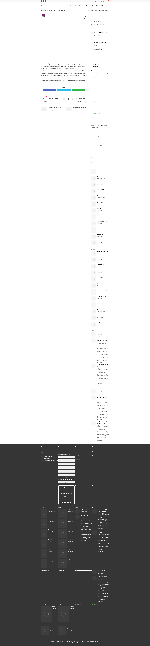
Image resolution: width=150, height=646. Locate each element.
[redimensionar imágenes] (44, 109)
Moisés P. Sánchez (51, 519)
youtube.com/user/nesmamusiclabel (100, 151)
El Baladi (94, 25)
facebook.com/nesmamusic (100, 142)
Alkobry (49, 559)
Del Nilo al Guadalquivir (101, 296)
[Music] (99, 1)
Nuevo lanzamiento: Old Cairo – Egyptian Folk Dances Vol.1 (103, 365)
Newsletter (52, 0)
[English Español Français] (66, 475)
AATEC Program (96, 21)
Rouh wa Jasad (100, 170)
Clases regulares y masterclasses (79, 107)
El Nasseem (99, 240)
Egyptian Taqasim (100, 202)
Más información (44, 82)
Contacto (48, 0)
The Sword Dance (100, 234)
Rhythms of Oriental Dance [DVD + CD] (102, 252)
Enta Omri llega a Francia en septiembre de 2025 (99, 48)
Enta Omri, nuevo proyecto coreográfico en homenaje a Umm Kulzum (102, 340)
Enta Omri (99, 215)
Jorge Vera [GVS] (72, 606)
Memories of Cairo (100, 189)
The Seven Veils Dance (101, 182)
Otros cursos (93, 19)
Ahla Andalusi (99, 208)
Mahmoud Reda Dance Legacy (98, 24)
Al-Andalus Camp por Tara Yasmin (50, 452)
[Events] (102, 1)
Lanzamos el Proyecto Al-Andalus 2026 (100, 43)
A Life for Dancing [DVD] (102, 221)
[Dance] (96, 1)
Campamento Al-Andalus (97, 22)
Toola (98, 176)
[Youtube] (100, 147)
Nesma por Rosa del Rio (48, 456)
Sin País (98, 195)
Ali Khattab (50, 549)
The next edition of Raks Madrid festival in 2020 (103, 532)
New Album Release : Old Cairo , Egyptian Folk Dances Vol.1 (103, 510)
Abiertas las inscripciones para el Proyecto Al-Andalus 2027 (55, 108)
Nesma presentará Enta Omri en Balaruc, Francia (51, 461)
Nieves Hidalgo (50, 539)
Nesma (49, 529)
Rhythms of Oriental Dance (102, 264)
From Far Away (100, 228)
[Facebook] (100, 138)
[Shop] (104, 1)
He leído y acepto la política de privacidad (66, 479)
